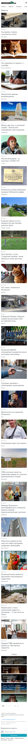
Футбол (12, 256)
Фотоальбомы (4, 740)
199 (15, 705)
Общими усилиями (11, 223)
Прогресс (12, 319)
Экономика (18, 6)
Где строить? (12, 611)
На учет (12, 384)
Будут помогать (12, 543)
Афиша (12, 738)
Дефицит (10, 289)
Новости (4, 6)
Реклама (8, 738)
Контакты (10, 740)
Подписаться (13, 735)
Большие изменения (12, 64)
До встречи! (9, 95)
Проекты (3, 738)
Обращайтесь (13, 191)
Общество (11, 6)
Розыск (13, 443)
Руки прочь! (9, 33)
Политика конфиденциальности (8, 719)
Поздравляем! (12, 127)
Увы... (12, 413)
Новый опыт (13, 508)
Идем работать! (12, 576)
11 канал (10, 160)
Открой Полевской (19, 738)
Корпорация (14, 474)
